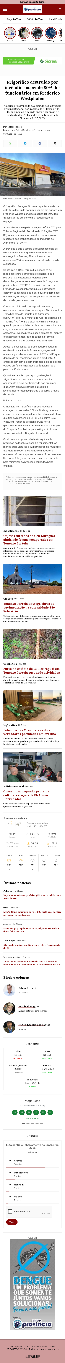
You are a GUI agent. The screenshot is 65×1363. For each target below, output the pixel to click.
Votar (11, 1222)
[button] (23, 1123)
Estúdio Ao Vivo (35, 19)
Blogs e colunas (16, 977)
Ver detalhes (32, 1118)
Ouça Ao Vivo (14, 19)
